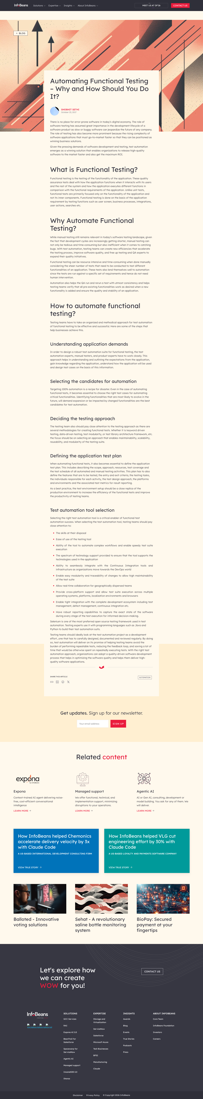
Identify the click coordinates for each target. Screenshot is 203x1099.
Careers (156, 1039)
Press (125, 1052)
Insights (68, 5)
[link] (45, 6)
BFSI (95, 1055)
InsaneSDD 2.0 (70, 1072)
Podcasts (127, 1045)
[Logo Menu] (21, 5)
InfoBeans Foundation (163, 1025)
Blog (22, 33)
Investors (157, 1032)
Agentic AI (68, 1058)
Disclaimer (78, 1095)
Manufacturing (100, 1062)
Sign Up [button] (118, 723)
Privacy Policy (93, 1095)
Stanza (67, 1078)
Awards (126, 1019)
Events (126, 1032)
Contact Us (180, 5)
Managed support (72, 1065)
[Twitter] (36, 1026)
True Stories (128, 1039)
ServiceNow (99, 1029)
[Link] (40, 912)
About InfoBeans (87, 5)
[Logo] (40, 1015)
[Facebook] (30, 1026)
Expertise (53, 5)
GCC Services (70, 1019)
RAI (65, 1025)
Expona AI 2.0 (70, 1032)
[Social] (57, 682)
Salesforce (98, 1035)
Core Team (158, 1019)
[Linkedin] (49, 1026)
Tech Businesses (100, 1049)
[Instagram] (43, 1026)
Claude (96, 1068)
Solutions (38, 5)
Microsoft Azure (100, 1042)
